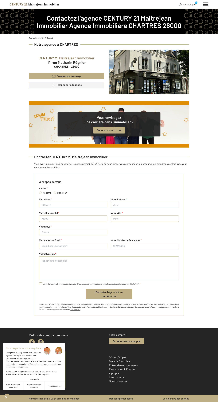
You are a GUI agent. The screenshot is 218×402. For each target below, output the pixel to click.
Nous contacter (118, 381)
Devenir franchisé (119, 361)
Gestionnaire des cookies (176, 398)
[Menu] (206, 4)
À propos (114, 373)
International (116, 377)
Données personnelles (121, 398)
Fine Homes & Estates (122, 369)
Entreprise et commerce (123, 365)
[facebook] (32, 342)
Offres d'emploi (117, 357)
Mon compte (189, 4)
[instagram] (41, 342)
